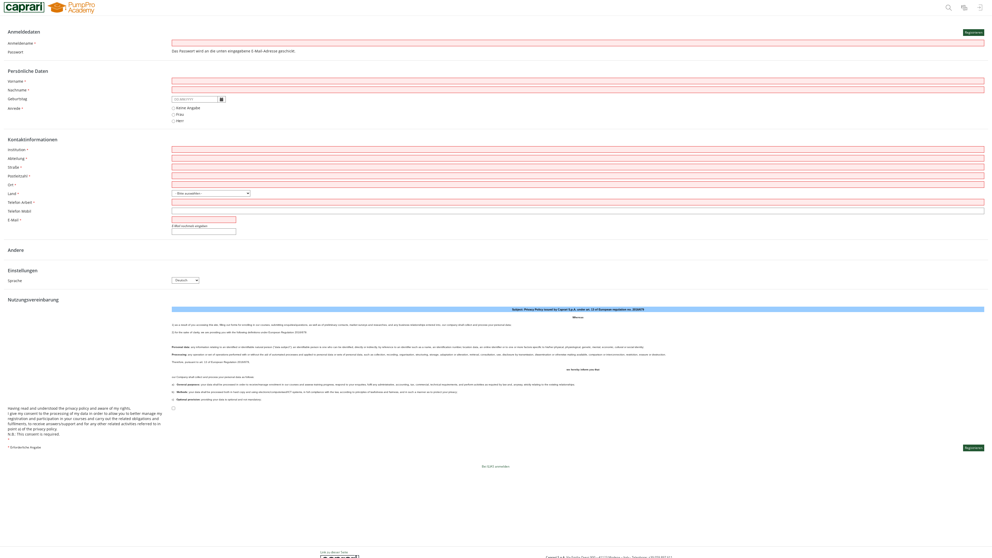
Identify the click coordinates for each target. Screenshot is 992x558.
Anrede (15, 108)
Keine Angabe (187, 107)
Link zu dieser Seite (334, 552)
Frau (179, 114)
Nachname (18, 90)
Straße (15, 167)
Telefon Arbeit (21, 202)
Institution (18, 149)
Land (13, 193)
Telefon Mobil (19, 211)
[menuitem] (949, 8)
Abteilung (17, 158)
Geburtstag (17, 98)
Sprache (15, 280)
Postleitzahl (19, 176)
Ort (12, 184)
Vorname (17, 81)
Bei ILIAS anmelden (495, 466)
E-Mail (14, 220)
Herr (179, 120)
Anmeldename (22, 43)
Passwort (15, 52)
